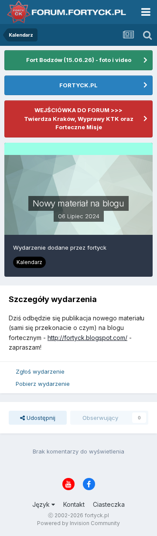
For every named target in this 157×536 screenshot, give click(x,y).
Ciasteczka (109, 504)
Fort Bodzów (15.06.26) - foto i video (78, 59)
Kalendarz (29, 262)
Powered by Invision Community (78, 523)
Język (41, 504)
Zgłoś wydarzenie (40, 371)
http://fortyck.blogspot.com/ (87, 337)
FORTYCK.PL (78, 85)
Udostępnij (40, 417)
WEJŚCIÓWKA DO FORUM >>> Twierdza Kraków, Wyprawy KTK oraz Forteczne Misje (78, 119)
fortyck (96, 247)
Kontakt (74, 504)
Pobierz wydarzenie (43, 383)
